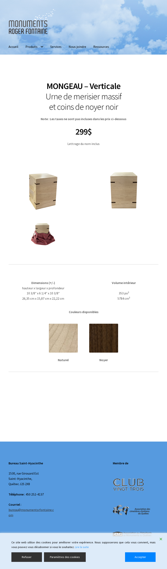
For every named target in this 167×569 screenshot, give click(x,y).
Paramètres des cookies (65, 557)
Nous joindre (77, 47)
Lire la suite (82, 547)
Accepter (140, 557)
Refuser (27, 557)
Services (56, 47)
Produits (31, 47)
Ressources (101, 47)
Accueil (13, 47)
